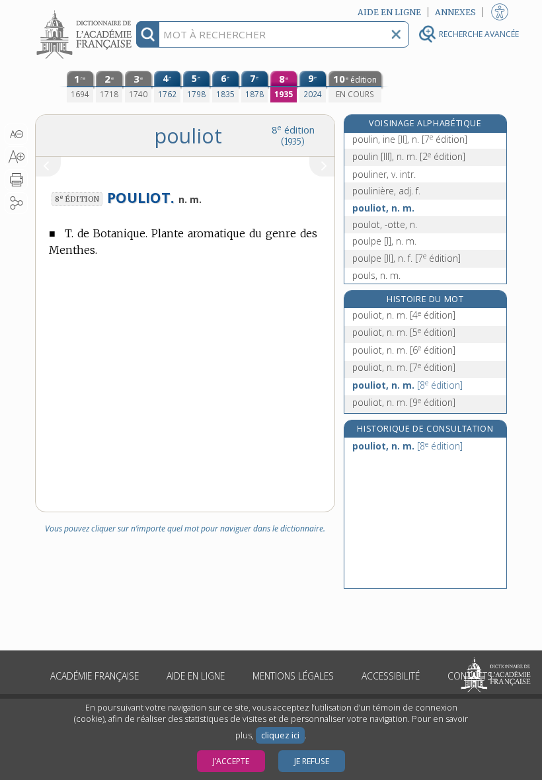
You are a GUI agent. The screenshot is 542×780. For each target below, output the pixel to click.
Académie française (94, 676)
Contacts (469, 676)
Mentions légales (293, 676)
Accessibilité (391, 676)
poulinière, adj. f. (386, 190)
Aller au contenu (86, 12)
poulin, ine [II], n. (409, 139)
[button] (16, 134)
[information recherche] (147, 34)
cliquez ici (280, 735)
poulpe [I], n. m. (384, 241)
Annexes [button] (455, 12)
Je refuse (311, 761)
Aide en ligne (196, 676)
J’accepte (231, 761)
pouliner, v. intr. (384, 174)
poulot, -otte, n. (384, 224)
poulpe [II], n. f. (406, 258)
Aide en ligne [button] (389, 12)
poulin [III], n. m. (408, 156)
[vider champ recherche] (396, 34)
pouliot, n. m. (383, 208)
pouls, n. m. (376, 275)
